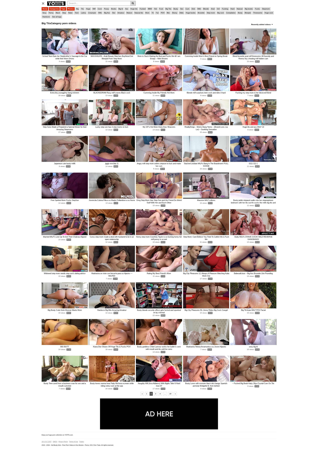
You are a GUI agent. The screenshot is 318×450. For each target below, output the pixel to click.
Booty (240, 13)
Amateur (121, 13)
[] (133, 3)
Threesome (257, 13)
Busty (176, 9)
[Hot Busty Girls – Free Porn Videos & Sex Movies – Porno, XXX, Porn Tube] (56, 3)
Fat (157, 13)
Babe (70, 13)
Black (58, 13)
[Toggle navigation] (44, 3)
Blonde (206, 9)
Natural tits (139, 13)
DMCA (55, 442)
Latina (83, 13)
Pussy (106, 9)
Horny (51, 13)
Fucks (257, 9)
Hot (155, 9)
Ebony (174, 13)
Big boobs (249, 9)
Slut (113, 13)
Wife (100, 13)
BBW (150, 9)
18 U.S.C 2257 (47, 442)
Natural (239, 9)
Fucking (225, 9)
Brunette (201, 13)
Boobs (113, 9)
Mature (129, 13)
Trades (81, 442)
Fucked (143, 9)
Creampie (92, 13)
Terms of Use (73, 442)
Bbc (168, 13)
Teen (77, 13)
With (199, 9)
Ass (126, 9)
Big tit (121, 9)
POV (162, 13)
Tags (63, 9)
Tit (153, 13)
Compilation (231, 13)
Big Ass (107, 13)
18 (170, 394)
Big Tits (168, 9)
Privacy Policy (63, 442)
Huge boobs (190, 13)
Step (64, 13)
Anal (213, 9)
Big (77, 9)
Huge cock (269, 13)
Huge (88, 9)
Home (44, 9)
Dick (193, 9)
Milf (94, 9)
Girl (218, 9)
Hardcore (46, 17)
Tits (82, 9)
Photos (71, 9)
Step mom (211, 13)
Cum (187, 9)
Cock (100, 9)
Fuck (161, 9)
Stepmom (266, 9)
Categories (54, 9)
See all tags (56, 17)
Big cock (220, 13)
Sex (181, 9)
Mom (147, 13)
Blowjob (248, 13)
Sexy (44, 13)
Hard (232, 9)
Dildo (181, 13)
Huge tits (133, 9)
